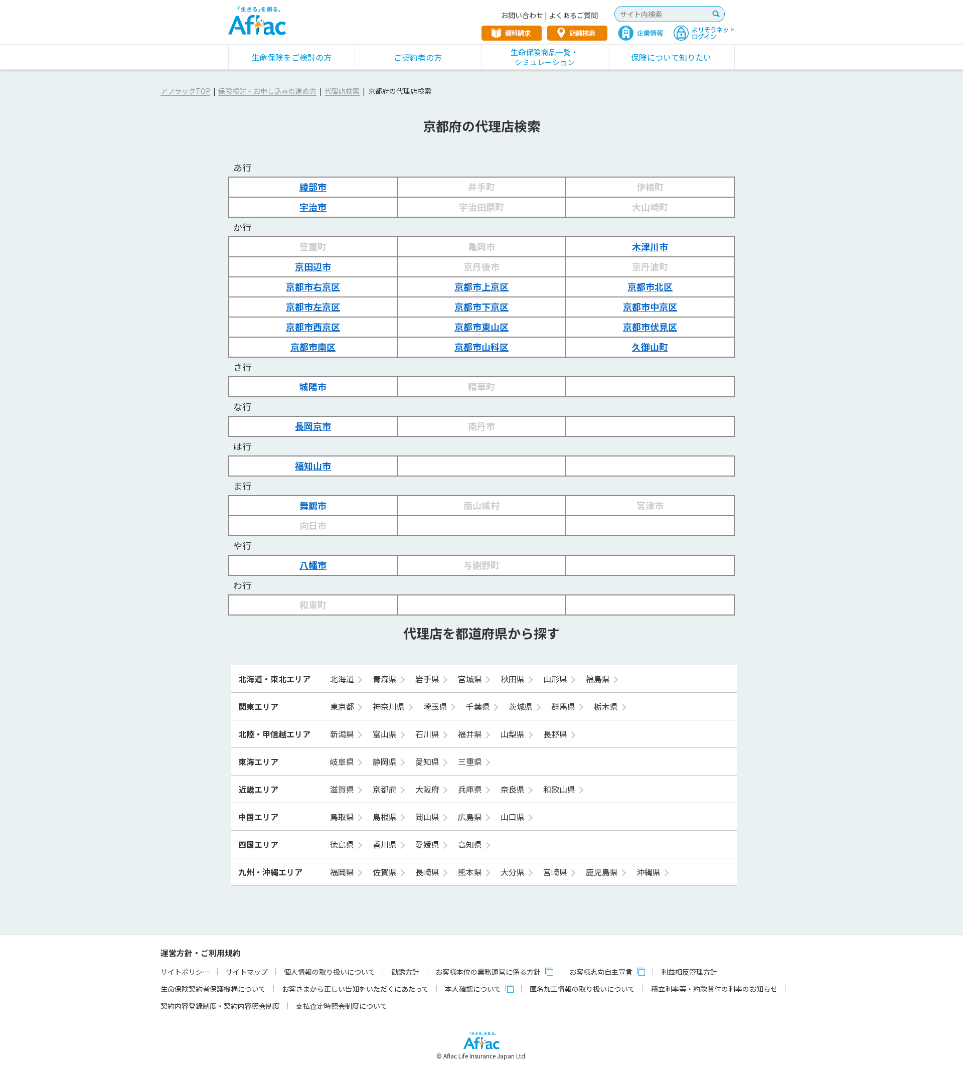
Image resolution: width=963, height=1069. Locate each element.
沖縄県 (649, 872)
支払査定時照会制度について (341, 1006)
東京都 (343, 706)
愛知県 (428, 761)
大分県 (514, 872)
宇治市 (313, 206)
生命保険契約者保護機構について (213, 989)
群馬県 (564, 706)
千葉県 (479, 706)
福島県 (599, 679)
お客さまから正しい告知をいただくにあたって (355, 989)
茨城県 (522, 706)
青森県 (386, 679)
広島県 (471, 817)
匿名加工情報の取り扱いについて (582, 989)
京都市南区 (313, 346)
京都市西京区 (313, 326)
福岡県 (343, 872)
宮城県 (471, 679)
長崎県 (428, 872)
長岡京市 (313, 425)
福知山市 (313, 465)
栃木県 (607, 706)
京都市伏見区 (650, 326)
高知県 (471, 844)
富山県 (386, 734)
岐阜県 (343, 761)
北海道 (343, 679)
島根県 (386, 817)
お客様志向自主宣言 (600, 972)
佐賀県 (386, 872)
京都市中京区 (650, 306)
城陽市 (313, 386)
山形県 (556, 679)
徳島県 (343, 844)
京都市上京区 (481, 286)
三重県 (471, 761)
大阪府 (428, 789)
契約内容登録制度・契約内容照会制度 (220, 1006)
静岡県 (386, 761)
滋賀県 (343, 789)
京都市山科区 (481, 346)
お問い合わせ (522, 15)
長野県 (556, 734)
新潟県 (343, 734)
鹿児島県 (603, 872)
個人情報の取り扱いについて (329, 972)
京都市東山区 (481, 326)
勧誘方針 (405, 972)
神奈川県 (390, 706)
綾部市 (313, 186)
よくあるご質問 (573, 15)
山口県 (514, 817)
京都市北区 (650, 286)
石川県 (428, 734)
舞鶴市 (313, 505)
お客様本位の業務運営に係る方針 (488, 972)
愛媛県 (428, 844)
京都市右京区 (313, 286)
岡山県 (428, 817)
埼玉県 (436, 706)
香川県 (386, 844)
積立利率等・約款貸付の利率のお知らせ (714, 989)
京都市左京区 (313, 306)
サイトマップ (247, 972)
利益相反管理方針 (689, 972)
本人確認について (473, 989)
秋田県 (514, 679)
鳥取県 (343, 817)
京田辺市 (313, 266)
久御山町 (650, 346)
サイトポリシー (185, 972)
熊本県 (471, 872)
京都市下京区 (481, 306)
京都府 (386, 789)
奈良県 (514, 789)
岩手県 (428, 679)
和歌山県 (560, 789)
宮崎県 (556, 872)
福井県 (471, 734)
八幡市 (313, 564)
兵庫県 (471, 789)
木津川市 (650, 246)
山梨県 (514, 734)
